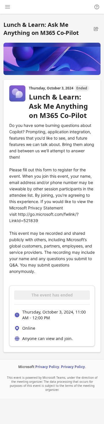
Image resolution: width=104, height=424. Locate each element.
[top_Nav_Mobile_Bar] (7, 7)
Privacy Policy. (47, 366)
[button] (96, 28)
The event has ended (52, 295)
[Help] (97, 7)
